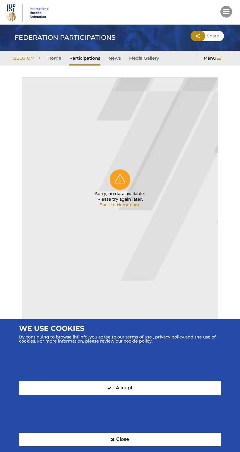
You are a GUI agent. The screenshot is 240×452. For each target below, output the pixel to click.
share (213, 36)
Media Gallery (144, 58)
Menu (210, 58)
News (115, 58)
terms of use (139, 337)
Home (54, 58)
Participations (84, 58)
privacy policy (169, 337)
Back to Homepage (120, 204)
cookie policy (138, 341)
